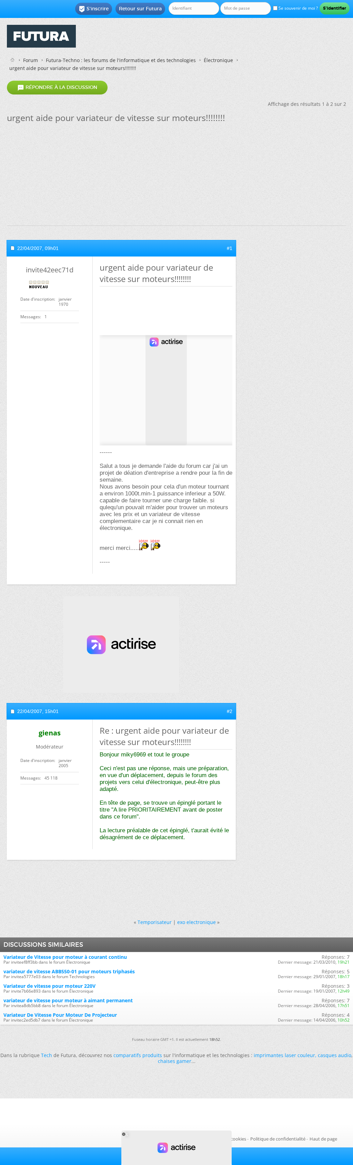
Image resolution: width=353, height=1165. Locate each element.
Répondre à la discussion (57, 87)
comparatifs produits (137, 1055)
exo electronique (196, 922)
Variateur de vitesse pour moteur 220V (49, 986)
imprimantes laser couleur (284, 1055)
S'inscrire (94, 9)
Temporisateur (155, 922)
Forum (30, 60)
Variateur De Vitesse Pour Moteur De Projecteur (60, 1015)
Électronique (218, 60)
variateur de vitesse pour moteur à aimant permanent (68, 1000)
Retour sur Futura (140, 9)
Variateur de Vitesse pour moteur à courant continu (65, 957)
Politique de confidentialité (277, 1139)
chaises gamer (174, 1061)
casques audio (334, 1055)
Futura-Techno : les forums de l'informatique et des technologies (121, 60)
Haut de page (323, 1139)
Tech (46, 1055)
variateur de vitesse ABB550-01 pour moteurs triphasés (69, 971)
